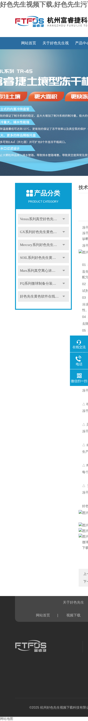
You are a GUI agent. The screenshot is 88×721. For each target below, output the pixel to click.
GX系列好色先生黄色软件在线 (43, 232)
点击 (64, 219)
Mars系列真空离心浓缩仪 (39, 270)
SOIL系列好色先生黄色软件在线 (44, 258)
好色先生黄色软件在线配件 (41, 296)
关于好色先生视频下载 (55, 45)
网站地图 (6, 719)
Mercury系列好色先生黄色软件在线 (44, 245)
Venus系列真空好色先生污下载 (44, 219)
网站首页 (28, 43)
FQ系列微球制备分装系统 (40, 283)
